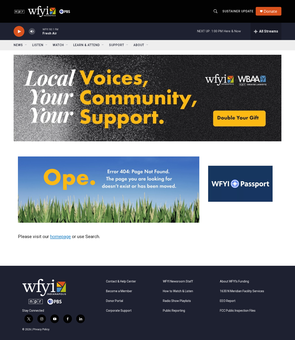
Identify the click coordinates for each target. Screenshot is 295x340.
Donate (270, 11)
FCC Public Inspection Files (237, 310)
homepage (60, 236)
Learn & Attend (86, 45)
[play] (19, 31)
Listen (37, 45)
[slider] (39, 31)
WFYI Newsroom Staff (178, 281)
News (18, 45)
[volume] (32, 31)
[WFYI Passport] (240, 184)
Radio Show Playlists (177, 301)
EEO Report (227, 301)
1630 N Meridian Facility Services (242, 291)
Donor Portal (114, 301)
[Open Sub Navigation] (26, 45)
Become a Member (119, 291)
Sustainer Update (238, 11)
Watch (58, 45)
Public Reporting (174, 310)
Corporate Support (119, 310)
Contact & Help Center (121, 281)
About (138, 45)
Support (116, 45)
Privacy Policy (41, 329)
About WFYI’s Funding (234, 281)
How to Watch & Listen (178, 291)
